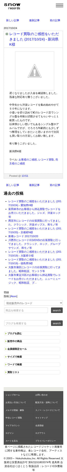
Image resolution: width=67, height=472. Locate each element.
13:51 (25, 175)
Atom (13, 296)
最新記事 (34, 20)
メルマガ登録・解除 (15, 410)
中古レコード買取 (14, 418)
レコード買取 (46, 159)
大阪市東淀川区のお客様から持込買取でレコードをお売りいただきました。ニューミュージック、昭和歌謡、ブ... (34, 278)
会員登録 (39, 425)
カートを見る (12, 441)
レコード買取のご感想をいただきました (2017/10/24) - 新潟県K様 (34, 39)
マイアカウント (13, 425)
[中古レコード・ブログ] (12, 5)
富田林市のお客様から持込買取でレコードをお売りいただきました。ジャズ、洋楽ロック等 (34, 213)
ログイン (10, 433)
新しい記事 (12, 20)
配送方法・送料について (46, 402)
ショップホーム (13, 395)
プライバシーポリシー (45, 441)
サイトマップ (41, 418)
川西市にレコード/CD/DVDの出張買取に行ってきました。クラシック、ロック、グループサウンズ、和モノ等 (34, 244)
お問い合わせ (41, 395)
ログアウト (40, 433)
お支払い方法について (16, 402)
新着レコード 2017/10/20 (23, 236)
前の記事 (55, 20)
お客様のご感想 (28, 159)
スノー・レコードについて (47, 410)
